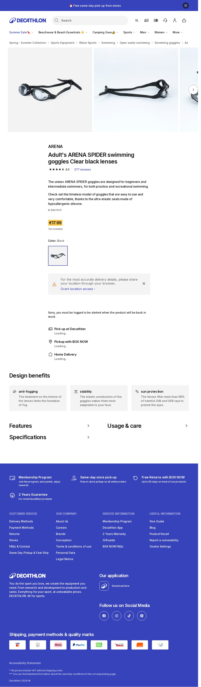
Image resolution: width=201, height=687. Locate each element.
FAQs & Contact (19, 546)
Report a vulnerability (164, 540)
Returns (14, 534)
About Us (62, 521)
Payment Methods (21, 527)
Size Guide (157, 521)
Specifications (27, 437)
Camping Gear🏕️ (104, 32)
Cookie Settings (160, 546)
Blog (152, 527)
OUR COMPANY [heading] (66, 513)
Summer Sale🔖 (20, 32)
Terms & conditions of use (73, 546)
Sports (128, 32)
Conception (64, 540)
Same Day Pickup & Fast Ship (28, 552)
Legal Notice (64, 559)
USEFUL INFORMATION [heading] (165, 513)
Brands (60, 534)
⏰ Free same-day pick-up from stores (95, 5)
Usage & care (124, 425)
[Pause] (186, 5)
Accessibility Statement (25, 663)
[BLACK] (58, 256)
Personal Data (65, 552)
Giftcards (109, 540)
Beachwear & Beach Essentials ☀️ (61, 32)
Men (143, 32)
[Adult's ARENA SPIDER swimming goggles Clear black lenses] (50, 89)
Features (20, 425)
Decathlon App (112, 527)
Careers (61, 527)
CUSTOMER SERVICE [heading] (23, 513)
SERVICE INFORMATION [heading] (118, 513)
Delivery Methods (21, 521)
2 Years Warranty (114, 534)
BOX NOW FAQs (113, 546)
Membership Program (117, 521)
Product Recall (159, 534)
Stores (13, 540)
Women (159, 32)
